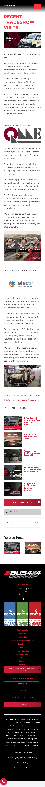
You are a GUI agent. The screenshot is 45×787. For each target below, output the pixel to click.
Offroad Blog (33, 400)
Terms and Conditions (22, 768)
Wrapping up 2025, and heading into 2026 (32, 453)
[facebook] (24, 599)
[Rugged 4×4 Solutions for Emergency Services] (13, 489)
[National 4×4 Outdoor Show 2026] (13, 439)
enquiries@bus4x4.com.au (22, 594)
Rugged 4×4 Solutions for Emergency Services (30, 487)
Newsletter (21, 400)
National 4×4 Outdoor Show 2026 (30, 436)
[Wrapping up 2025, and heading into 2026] (13, 456)
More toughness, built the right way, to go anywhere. (32, 469)
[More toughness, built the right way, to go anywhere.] (13, 472)
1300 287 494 (23, 591)
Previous (9, 522)
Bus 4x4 (10, 395)
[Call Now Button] (3, 781)
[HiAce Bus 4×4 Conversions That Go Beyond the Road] (13, 423)
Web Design (12, 758)
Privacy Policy (22, 763)
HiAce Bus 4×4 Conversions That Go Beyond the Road (32, 421)
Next (37, 522)
